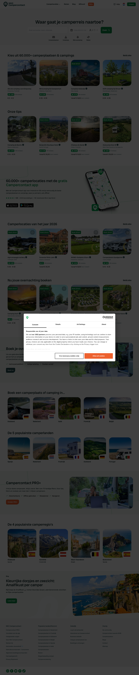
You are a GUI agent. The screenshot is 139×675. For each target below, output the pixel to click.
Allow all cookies (99, 356)
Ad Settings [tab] (81, 324)
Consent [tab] (35, 324)
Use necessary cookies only (69, 356)
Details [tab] (58, 324)
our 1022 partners (38, 334)
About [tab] (104, 324)
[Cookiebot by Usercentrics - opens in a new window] (104, 317)
